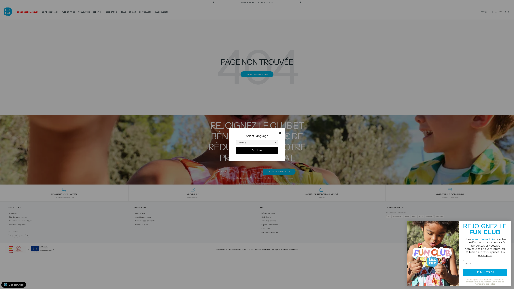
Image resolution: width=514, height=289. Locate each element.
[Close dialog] (508, 224)
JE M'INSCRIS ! (485, 272)
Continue (257, 150)
